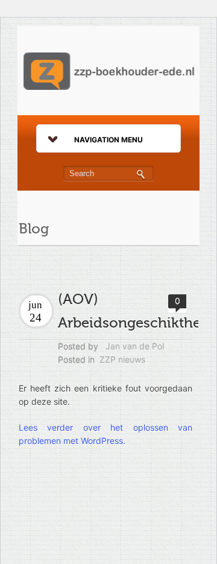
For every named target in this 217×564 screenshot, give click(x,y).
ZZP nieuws (122, 359)
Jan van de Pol (134, 346)
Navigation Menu (108, 139)
